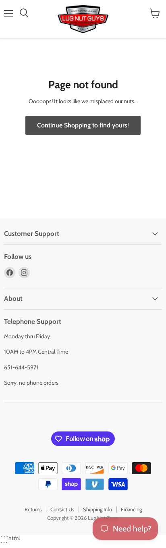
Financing (131, 509)
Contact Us (62, 509)
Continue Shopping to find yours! (83, 125)
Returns (33, 509)
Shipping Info (97, 509)
